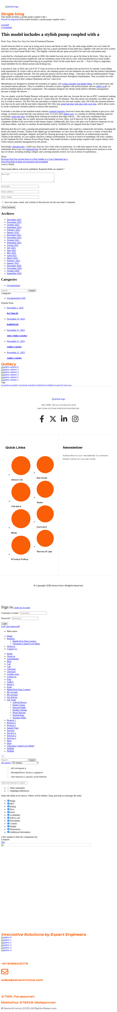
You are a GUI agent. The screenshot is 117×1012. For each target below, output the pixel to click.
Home (4, 19)
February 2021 (13, 260)
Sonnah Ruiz (18, 715)
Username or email (10, 613)
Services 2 (11, 735)
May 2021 (11, 253)
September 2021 (14, 242)
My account (12, 692)
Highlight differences (19, 791)
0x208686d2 (50, 385)
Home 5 (10, 684)
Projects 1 (11, 720)
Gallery (10, 682)
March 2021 (12, 258)
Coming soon (13, 674)
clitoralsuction (18, 146)
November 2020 (14, 268)
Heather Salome (20, 710)
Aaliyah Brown (20, 702)
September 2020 (14, 273)
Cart (9, 664)
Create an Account (21, 607)
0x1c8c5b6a (5, 385)
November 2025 (14, 222)
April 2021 (12, 255)
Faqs (9, 679)
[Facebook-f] (41, 418)
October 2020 (13, 271)
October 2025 (13, 225)
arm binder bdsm (84, 84)
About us (11, 646)
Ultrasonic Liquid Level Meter (26, 644)
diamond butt (32, 149)
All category (18, 768)
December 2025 (14, 219)
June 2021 (11, 250)
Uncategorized (13, 19)
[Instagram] (75, 418)
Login (4, 624)
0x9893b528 (12, 324)
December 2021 (14, 235)
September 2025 (14, 227)
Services (10, 730)
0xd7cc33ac (68, 385)
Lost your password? (10, 626)
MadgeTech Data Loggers (24, 641)
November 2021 (14, 237)
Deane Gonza (19, 705)
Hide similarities (17, 788)
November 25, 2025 (16, 319)
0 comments (6, 27)
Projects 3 (11, 725)
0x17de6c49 (12, 313)
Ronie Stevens (19, 712)
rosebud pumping (57, 111)
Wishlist (10, 748)
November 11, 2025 (16, 330)
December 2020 (14, 265)
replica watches (14, 347)
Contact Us (12, 649)
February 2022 (13, 230)
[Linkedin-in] (64, 418)
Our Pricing (12, 697)
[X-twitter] (53, 418)
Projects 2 (11, 723)
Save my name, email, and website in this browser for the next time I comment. (40, 202)
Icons (9, 687)
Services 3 (11, 738)
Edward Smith (19, 707)
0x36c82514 (32, 385)
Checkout (11, 669)
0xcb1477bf (59, 385)
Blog (9, 661)
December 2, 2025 (15, 308)
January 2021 (13, 263)
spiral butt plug (67, 104)
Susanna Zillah (19, 717)
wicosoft (5, 25)
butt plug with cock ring (85, 104)
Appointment (13, 659)
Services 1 (11, 733)
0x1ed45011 (14, 385)
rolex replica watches (17, 335)
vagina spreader (69, 84)
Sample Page (13, 728)
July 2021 (11, 248)
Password (6, 618)
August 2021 (13, 245)
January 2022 (13, 232)
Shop (9, 741)
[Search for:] (14, 290)
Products (11, 638)
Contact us (11, 677)
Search (32, 760)
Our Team (11, 700)
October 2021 (13, 240)
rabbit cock (101, 86)
